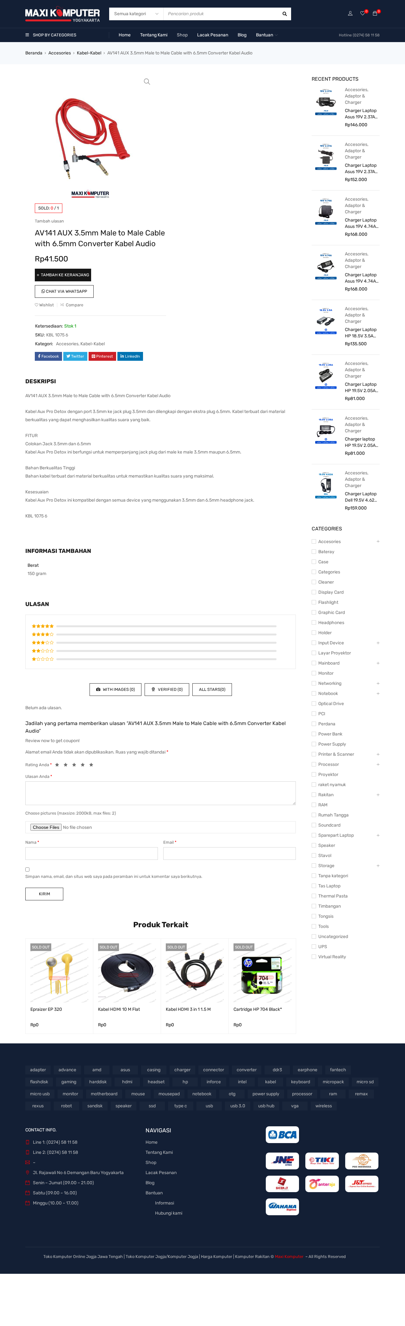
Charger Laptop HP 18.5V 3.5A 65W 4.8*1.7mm (361, 333)
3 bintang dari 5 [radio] (76, 766)
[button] (147, 81)
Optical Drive (331, 703)
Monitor (325, 673)
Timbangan (329, 906)
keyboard (300, 1082)
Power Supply (332, 744)
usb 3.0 (237, 1106)
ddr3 (277, 1070)
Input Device (331, 643)
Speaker (326, 845)
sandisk (95, 1106)
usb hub (266, 1106)
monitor (70, 1094)
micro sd (365, 1082)
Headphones (331, 622)
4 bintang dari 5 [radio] (84, 766)
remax (361, 1094)
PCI (321, 713)
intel (242, 1082)
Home (152, 1142)
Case (323, 562)
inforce (214, 1082)
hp (185, 1082)
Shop (151, 1162)
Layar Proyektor (334, 653)
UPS (322, 946)
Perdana (326, 724)
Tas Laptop (329, 886)
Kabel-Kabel (89, 53)
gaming (68, 1082)
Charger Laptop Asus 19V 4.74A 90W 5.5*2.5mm (361, 278)
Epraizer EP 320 (46, 1009)
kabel (270, 1082)
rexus (38, 1106)
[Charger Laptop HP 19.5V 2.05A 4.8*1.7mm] (326, 375)
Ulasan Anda (38, 776)
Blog (150, 1182)
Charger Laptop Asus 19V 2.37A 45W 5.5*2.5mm (361, 169)
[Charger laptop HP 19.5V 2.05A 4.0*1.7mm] (326, 430)
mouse (138, 1094)
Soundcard (329, 825)
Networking (329, 683)
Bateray (326, 551)
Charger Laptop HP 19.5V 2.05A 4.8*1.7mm (361, 388)
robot (66, 1106)
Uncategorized (333, 936)
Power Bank (330, 734)
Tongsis (325, 916)
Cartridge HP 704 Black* (258, 1009)
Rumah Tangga (333, 815)
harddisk (98, 1082)
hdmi (127, 1082)
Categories (329, 572)
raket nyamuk (332, 784)
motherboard (104, 1094)
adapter (38, 1070)
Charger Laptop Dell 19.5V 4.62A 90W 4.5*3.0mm (361, 497)
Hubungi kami (168, 1213)
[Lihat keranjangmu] (375, 13)
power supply (265, 1094)
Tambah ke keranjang (65, 274)
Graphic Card (331, 612)
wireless (323, 1106)
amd (96, 1070)
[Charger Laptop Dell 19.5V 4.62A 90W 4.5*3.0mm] (326, 485)
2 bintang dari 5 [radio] (67, 766)
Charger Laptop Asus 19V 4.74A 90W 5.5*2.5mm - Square (361, 223)
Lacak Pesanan (161, 1172)
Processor (328, 764)
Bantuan (154, 1193)
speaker (123, 1106)
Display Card (331, 592)
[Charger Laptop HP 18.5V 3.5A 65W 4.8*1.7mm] (326, 320)
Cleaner (326, 582)
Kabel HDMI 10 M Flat (119, 1009)
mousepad (169, 1094)
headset (156, 1082)
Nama (32, 842)
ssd (152, 1106)
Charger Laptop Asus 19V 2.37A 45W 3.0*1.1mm (361, 114)
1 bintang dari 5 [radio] (59, 766)
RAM (322, 805)
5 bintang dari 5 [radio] (93, 766)
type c (180, 1106)
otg (232, 1094)
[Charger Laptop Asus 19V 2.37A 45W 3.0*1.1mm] (326, 101)
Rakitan (325, 794)
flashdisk (39, 1082)
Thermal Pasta (333, 896)
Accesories (59, 53)
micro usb (40, 1094)
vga (295, 1106)
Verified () (170, 689)
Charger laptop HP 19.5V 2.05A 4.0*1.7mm (360, 442)
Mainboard (329, 663)
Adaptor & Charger (355, 99)
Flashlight (328, 602)
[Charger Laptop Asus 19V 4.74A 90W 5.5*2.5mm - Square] (326, 211)
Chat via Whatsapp (66, 291)
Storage (326, 865)
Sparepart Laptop (336, 835)
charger (182, 1070)
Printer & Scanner (336, 754)
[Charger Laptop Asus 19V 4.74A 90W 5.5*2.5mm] (326, 266)
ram (333, 1094)
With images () (118, 689)
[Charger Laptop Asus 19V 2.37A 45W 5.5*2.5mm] (326, 156)
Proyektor (328, 774)
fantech (338, 1070)
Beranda (33, 53)
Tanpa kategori (333, 876)
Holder (325, 632)
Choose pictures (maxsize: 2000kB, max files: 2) (70, 813)
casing (153, 1070)
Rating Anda (38, 764)
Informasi (164, 1203)
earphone (307, 1070)
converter (247, 1070)
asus (125, 1070)
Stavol (324, 855)
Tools (323, 926)
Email (170, 842)
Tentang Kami (159, 1152)
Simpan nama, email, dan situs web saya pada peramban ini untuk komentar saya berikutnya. (113, 876)
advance (67, 1070)
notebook (201, 1094)
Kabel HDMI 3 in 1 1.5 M (188, 1009)
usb (209, 1106)
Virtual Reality (332, 957)
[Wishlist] (362, 13)
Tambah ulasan (49, 221)
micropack (333, 1082)
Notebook (328, 693)
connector (213, 1070)
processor (302, 1094)
